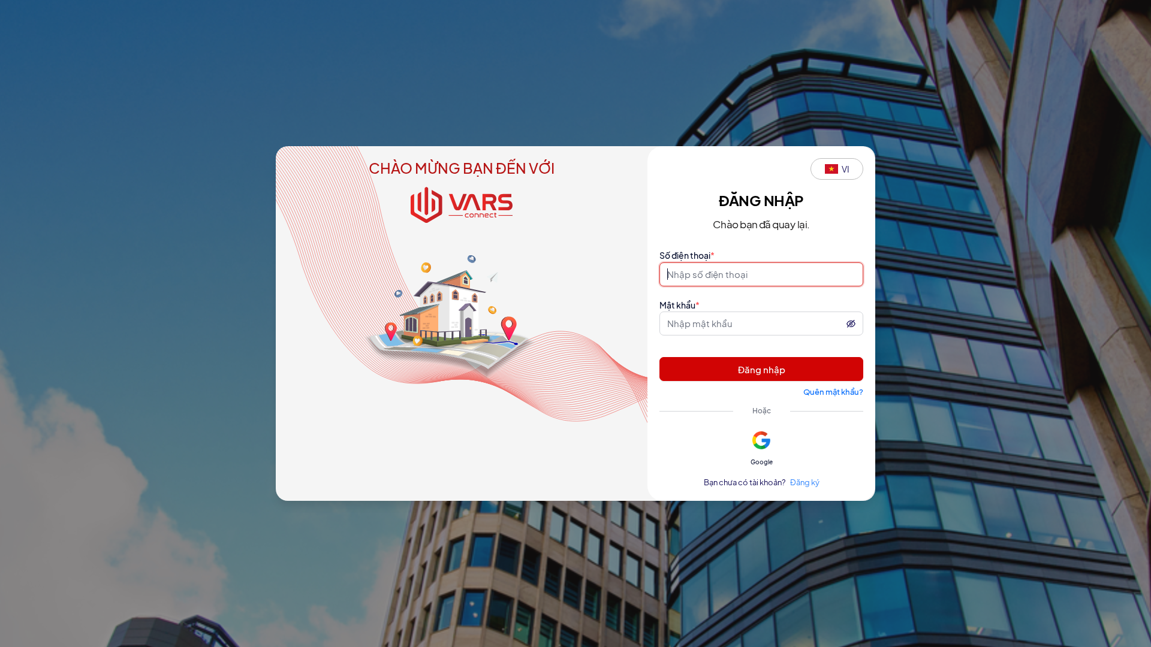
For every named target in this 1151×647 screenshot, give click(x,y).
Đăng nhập (761, 369)
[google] (762, 440)
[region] (575, 323)
